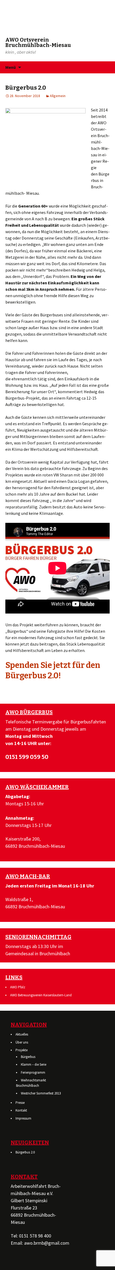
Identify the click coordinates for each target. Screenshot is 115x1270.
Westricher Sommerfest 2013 (41, 1093)
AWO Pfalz (17, 987)
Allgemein (58, 95)
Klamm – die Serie (33, 1064)
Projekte (22, 1050)
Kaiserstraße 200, (22, 839)
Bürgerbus (28, 1056)
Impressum (23, 1118)
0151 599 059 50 (26, 757)
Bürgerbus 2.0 (25, 1152)
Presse (20, 1102)
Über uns (22, 1042)
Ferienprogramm (33, 1072)
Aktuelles (22, 1034)
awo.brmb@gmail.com (46, 1243)
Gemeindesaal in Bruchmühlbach (37, 953)
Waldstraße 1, (19, 899)
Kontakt (21, 1110)
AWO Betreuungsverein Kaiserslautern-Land (41, 995)
